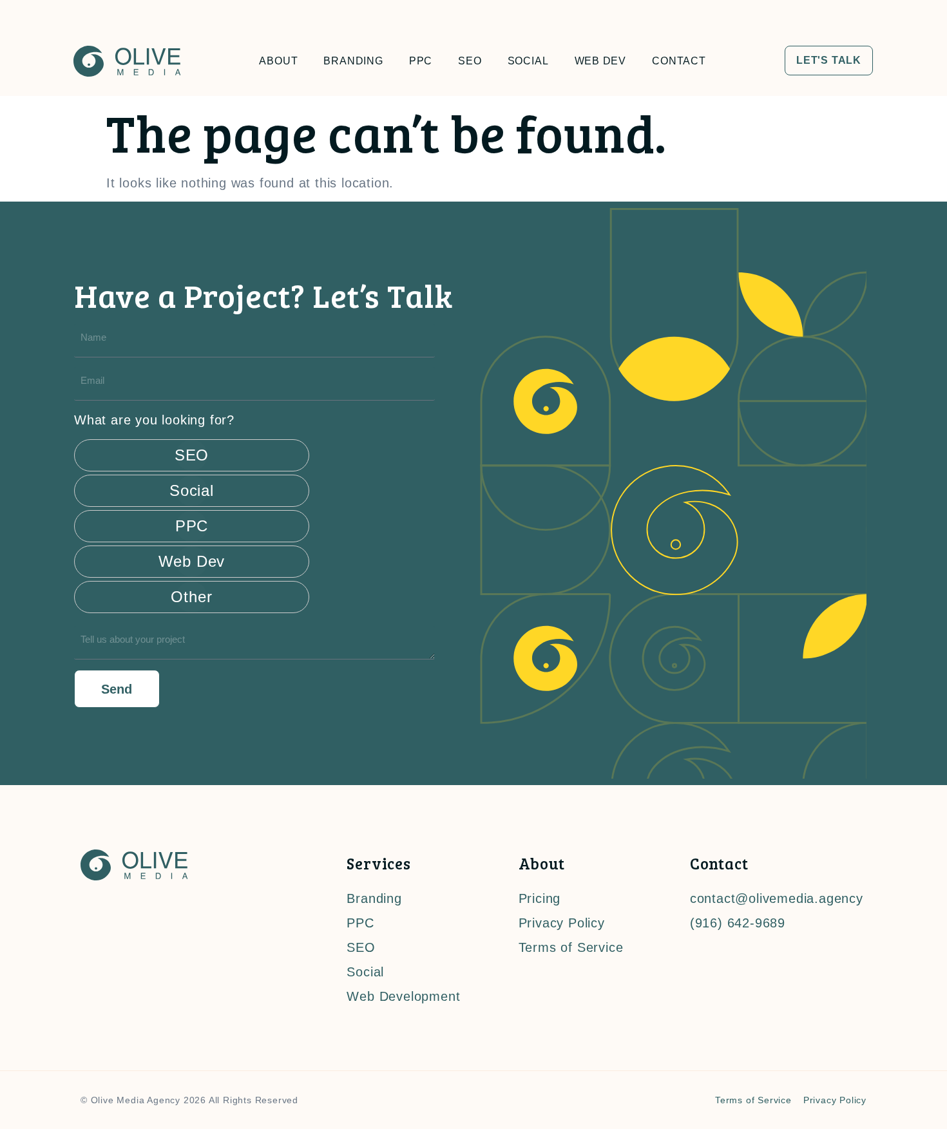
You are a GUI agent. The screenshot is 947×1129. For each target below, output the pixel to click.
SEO (469, 60)
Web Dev (601, 60)
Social (528, 60)
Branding (353, 60)
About (278, 60)
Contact (679, 60)
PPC (420, 60)
